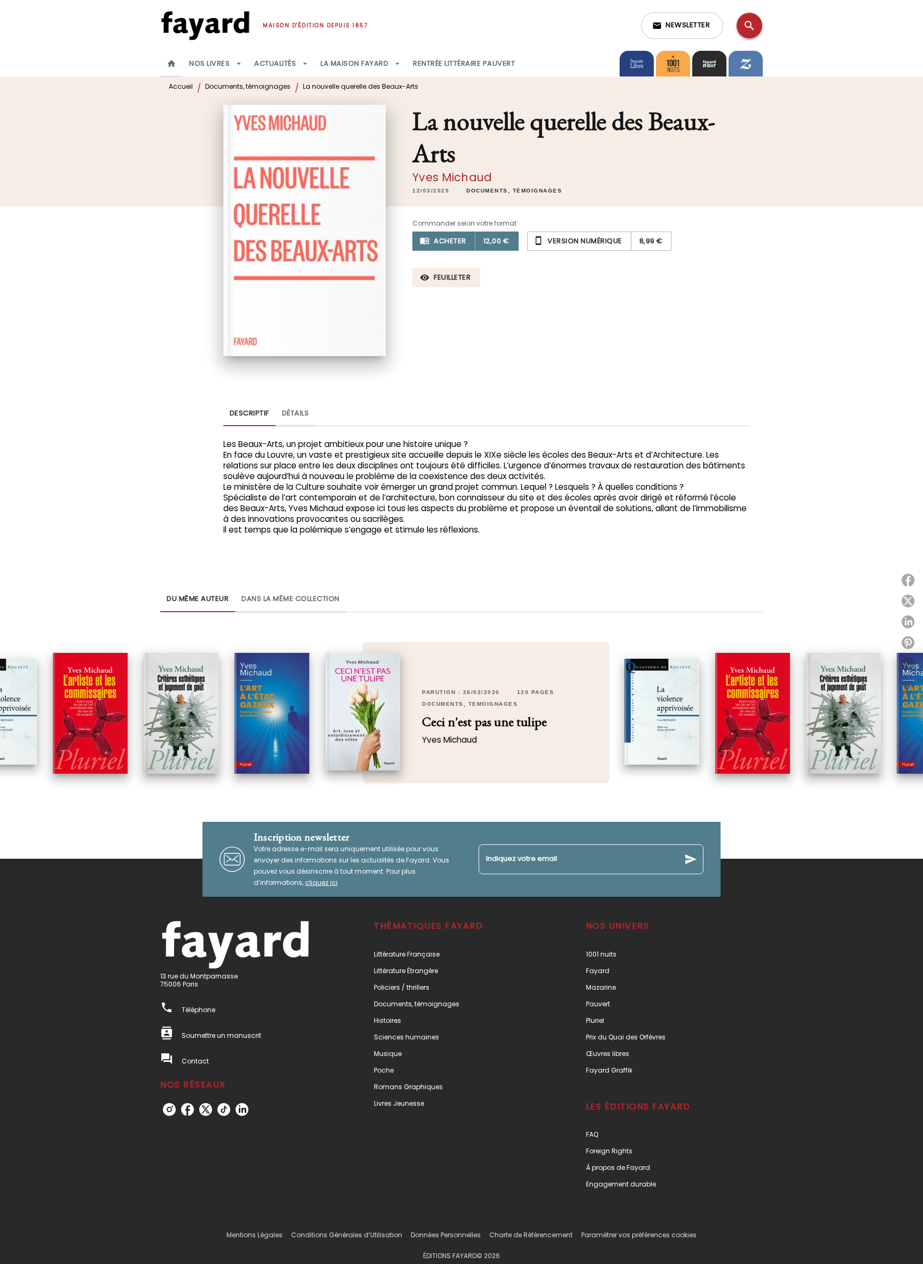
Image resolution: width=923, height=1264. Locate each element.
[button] (682, 25)
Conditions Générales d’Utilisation (346, 1234)
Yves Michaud (452, 177)
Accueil (181, 86)
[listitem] (169, 1109)
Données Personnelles (446, 1234)
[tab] (171, 63)
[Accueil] (205, 25)
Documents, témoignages (248, 86)
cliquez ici (321, 882)
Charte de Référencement (531, 1234)
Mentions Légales (254, 1234)
